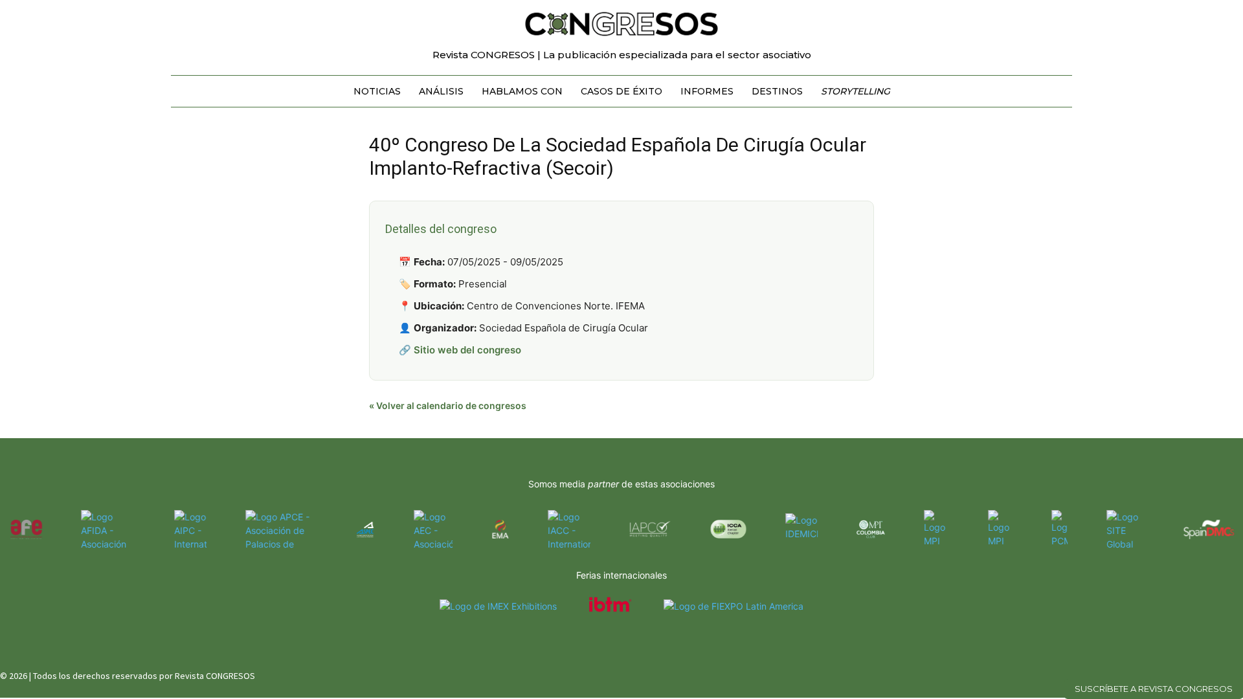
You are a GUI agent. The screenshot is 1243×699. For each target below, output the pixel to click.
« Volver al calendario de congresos (447, 405)
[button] (1056, 15)
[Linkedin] (1215, 673)
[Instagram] (1193, 673)
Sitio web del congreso (467, 350)
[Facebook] (1169, 673)
